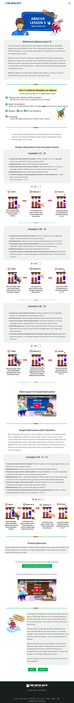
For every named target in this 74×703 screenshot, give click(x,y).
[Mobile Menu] (69, 3)
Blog (58, 698)
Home (16, 698)
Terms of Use (42, 690)
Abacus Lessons (23, 698)
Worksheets (32, 698)
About (42, 698)
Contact (48, 698)
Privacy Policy (32, 690)
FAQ (38, 698)
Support (53, 698)
